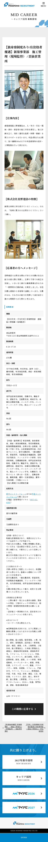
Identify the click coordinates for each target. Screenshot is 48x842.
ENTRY (24, 838)
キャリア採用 (23, 777)
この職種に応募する (22, 709)
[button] (43, 4)
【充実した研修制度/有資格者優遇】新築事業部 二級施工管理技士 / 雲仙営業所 (35, 728)
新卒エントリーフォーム (16, 494)
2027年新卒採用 (24, 760)
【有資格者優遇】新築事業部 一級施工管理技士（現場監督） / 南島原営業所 (13, 728)
